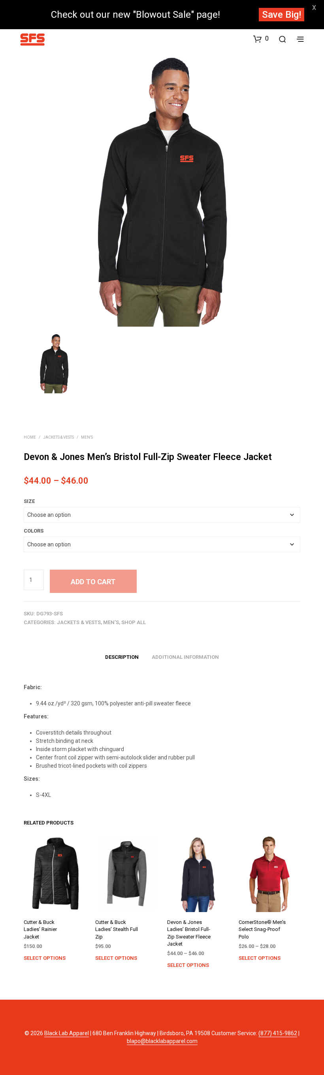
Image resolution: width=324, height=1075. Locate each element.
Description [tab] (122, 657)
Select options (45, 958)
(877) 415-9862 (277, 1033)
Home (30, 437)
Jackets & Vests (58, 437)
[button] (261, 38)
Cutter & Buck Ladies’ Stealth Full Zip (116, 930)
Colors (33, 531)
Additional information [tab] (185, 657)
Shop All (133, 622)
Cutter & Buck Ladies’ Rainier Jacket (40, 930)
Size (29, 501)
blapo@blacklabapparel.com (162, 1041)
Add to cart (93, 582)
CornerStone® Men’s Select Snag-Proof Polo (262, 930)
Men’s (87, 437)
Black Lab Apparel (66, 1033)
